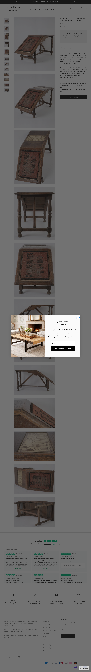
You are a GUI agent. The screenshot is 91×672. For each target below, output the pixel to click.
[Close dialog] (77, 317)
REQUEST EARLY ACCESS (63, 348)
